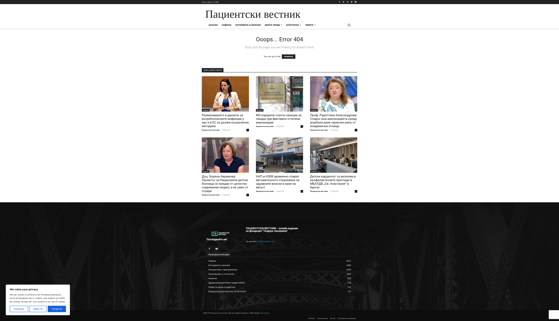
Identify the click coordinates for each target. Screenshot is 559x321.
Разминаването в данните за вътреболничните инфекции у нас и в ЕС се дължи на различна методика (225, 120)
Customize (19, 309)
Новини (205, 110)
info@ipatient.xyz (266, 241)
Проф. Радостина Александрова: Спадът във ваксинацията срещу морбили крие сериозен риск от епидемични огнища (333, 120)
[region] (38, 300)
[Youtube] (355, 2)
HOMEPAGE (288, 57)
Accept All (57, 309)
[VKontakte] (216, 249)
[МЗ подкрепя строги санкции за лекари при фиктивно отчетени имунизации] (279, 94)
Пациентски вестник (211, 130)
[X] (347, 2)
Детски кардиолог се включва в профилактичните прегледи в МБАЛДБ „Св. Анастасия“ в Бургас (333, 182)
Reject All (38, 309)
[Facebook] (339, 2)
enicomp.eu (264, 313)
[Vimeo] (351, 2)
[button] (348, 25)
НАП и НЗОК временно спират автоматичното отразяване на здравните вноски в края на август (277, 182)
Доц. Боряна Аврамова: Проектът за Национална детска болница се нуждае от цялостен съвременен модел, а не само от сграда (225, 184)
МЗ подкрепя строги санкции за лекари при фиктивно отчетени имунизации (278, 118)
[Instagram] (343, 2)
